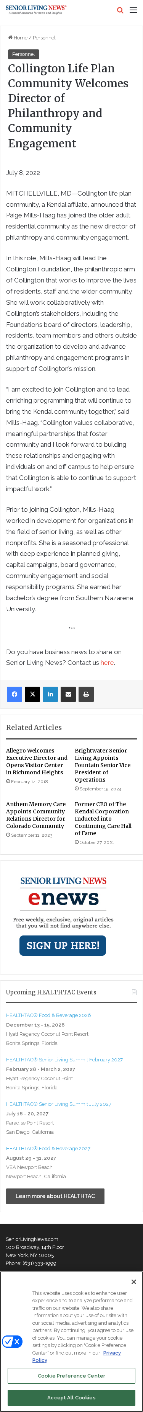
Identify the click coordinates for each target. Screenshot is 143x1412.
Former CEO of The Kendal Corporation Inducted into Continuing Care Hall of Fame (103, 819)
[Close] (133, 1281)
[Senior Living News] (36, 10)
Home (20, 38)
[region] (71, 1341)
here (107, 662)
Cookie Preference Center (71, 1376)
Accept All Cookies (71, 1398)
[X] (32, 694)
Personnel (44, 38)
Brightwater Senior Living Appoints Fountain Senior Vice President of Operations (102, 765)
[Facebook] (14, 694)
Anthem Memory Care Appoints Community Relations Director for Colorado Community (36, 815)
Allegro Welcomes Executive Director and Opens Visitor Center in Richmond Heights (36, 761)
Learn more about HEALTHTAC (55, 1196)
